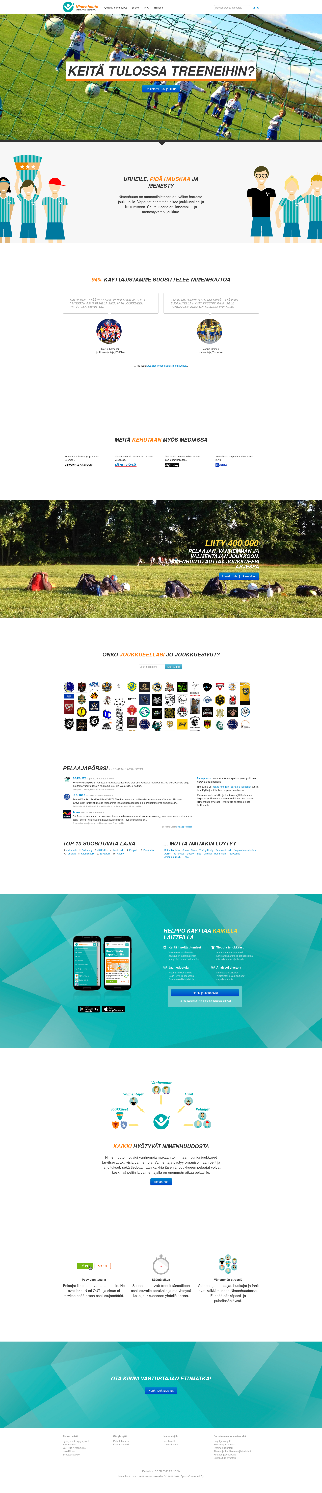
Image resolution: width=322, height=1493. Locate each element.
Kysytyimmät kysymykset (76, 1441)
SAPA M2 (79, 778)
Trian (76, 812)
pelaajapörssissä (184, 826)
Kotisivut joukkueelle (224, 1444)
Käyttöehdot (69, 1444)
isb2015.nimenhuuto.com (99, 795)
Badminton (220, 853)
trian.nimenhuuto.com (92, 812)
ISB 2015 (79, 795)
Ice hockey (178, 853)
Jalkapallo (71, 850)
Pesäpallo (148, 850)
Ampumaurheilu (172, 857)
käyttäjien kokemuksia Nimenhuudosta (166, 365)
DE (156, 1471)
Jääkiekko (102, 850)
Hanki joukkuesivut (205, 993)
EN (160, 1471)
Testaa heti (161, 1182)
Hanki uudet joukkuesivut (239, 576)
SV (178, 1471)
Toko (186, 857)
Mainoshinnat (171, 1444)
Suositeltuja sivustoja (225, 1457)
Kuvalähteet (69, 1451)
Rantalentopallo (224, 850)
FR (170, 1471)
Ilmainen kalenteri (223, 1447)
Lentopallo (118, 850)
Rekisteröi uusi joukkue (161, 89)
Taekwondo (234, 853)
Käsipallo (71, 853)
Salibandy (87, 850)
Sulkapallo (105, 853)
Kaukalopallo (88, 853)
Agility (167, 853)
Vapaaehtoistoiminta (245, 850)
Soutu (185, 850)
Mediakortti (169, 1441)
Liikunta (208, 853)
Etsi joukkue (173, 666)
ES (164, 1471)
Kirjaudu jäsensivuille (225, 1454)
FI (167, 1471)
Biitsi (199, 853)
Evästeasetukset (71, 1454)
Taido (194, 850)
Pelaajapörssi (204, 778)
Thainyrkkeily (206, 850)
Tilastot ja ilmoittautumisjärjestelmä (232, 1451)
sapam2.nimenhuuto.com (100, 778)
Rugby (120, 853)
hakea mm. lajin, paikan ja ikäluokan (232, 786)
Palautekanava (121, 1441)
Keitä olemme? (121, 1444)
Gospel (190, 853)
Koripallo (133, 850)
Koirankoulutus (172, 850)
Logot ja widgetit (222, 1441)
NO (174, 1471)
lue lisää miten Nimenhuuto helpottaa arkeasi (207, 1000)
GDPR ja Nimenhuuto (74, 1447)
